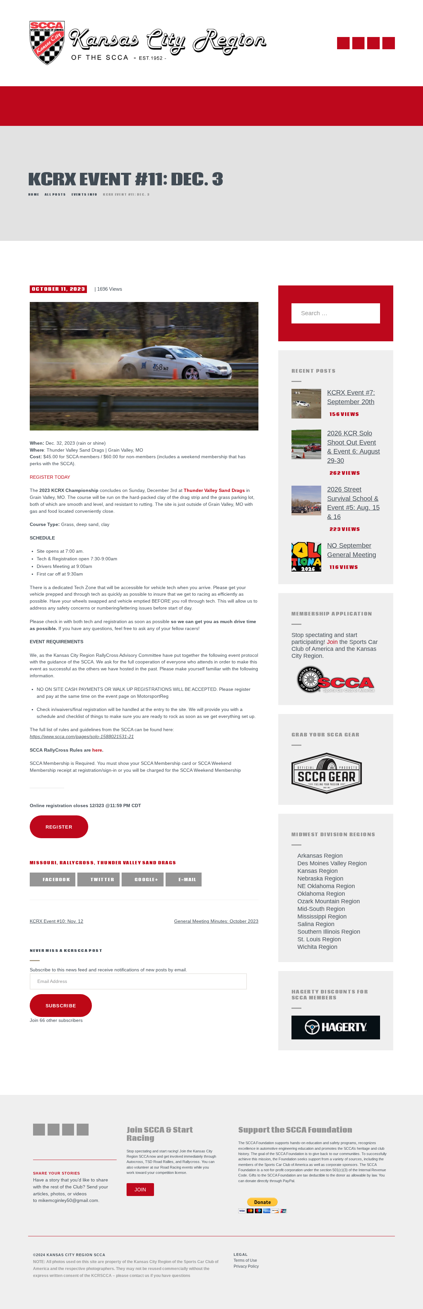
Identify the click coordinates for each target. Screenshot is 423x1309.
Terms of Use (245, 1260)
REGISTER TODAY (50, 477)
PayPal (288, 1181)
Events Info (84, 194)
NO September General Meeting (351, 550)
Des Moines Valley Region (332, 863)
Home (33, 194)
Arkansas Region (320, 855)
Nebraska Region (320, 878)
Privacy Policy (246, 1266)
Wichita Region (317, 947)
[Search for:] (335, 313)
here (97, 750)
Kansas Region (317, 871)
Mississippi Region (322, 916)
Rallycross (76, 863)
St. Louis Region (319, 939)
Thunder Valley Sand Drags (214, 490)
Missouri (43, 863)
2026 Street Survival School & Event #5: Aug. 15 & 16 (353, 503)
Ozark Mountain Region (328, 901)
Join (332, 642)
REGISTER (59, 827)
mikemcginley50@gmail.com (68, 1200)
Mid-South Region (321, 909)
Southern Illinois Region (328, 931)
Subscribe (61, 1005)
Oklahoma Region (321, 893)
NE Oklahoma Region (326, 886)
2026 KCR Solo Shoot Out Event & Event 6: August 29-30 (353, 447)
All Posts (55, 195)
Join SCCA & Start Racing (160, 1134)
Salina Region (315, 924)
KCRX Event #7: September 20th (351, 397)
